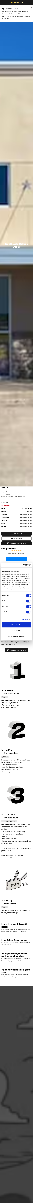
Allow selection (16, 630)
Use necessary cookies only (16, 636)
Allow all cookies (16, 625)
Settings (25, 619)
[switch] (28, 601)
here (8, 18)
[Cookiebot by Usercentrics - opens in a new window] (23, 565)
